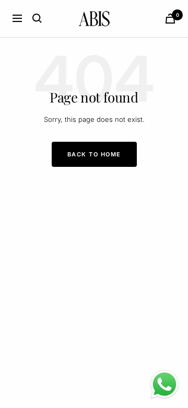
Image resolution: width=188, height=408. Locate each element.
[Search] (37, 18)
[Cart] (170, 19)
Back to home (94, 154)
